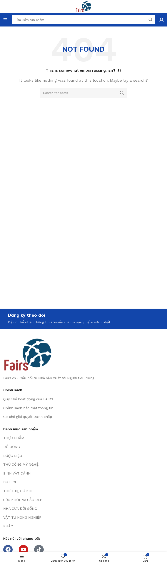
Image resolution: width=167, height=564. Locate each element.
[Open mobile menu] (5, 19)
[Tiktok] (38, 549)
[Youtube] (23, 549)
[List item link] (83, 399)
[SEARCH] (122, 93)
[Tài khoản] (161, 19)
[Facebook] (8, 549)
